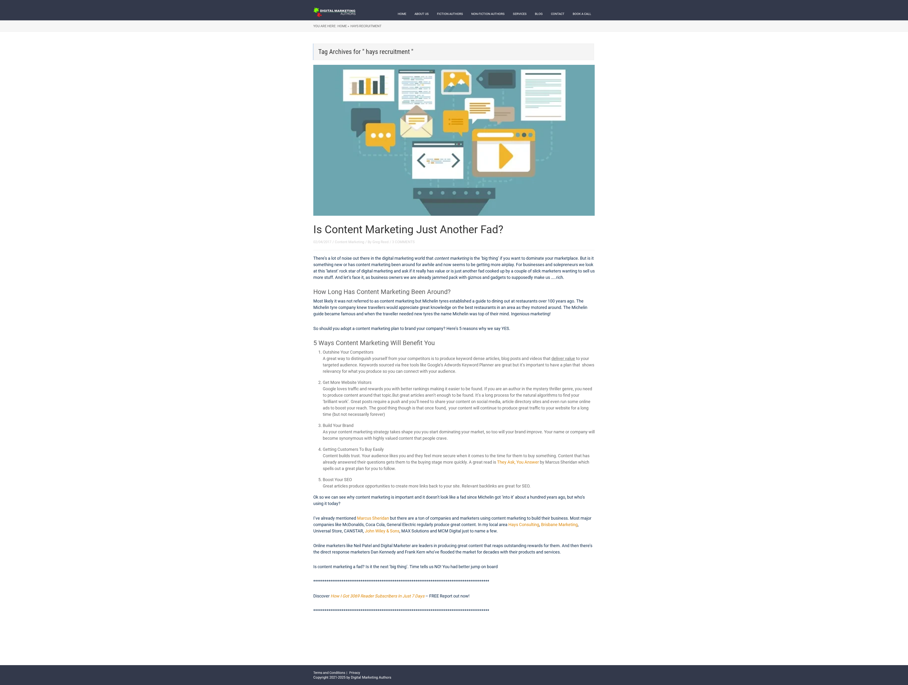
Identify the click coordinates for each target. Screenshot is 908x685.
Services (520, 14)
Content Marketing (349, 242)
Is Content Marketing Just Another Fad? (408, 229)
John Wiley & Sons (381, 530)
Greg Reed (380, 242)
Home (402, 14)
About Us (422, 14)
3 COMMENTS (403, 242)
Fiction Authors (450, 14)
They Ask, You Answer (518, 462)
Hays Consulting (523, 524)
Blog (539, 14)
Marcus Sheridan (373, 518)
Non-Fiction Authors (488, 14)
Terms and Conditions (329, 673)
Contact (557, 14)
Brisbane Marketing (559, 524)
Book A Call (582, 14)
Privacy (354, 673)
